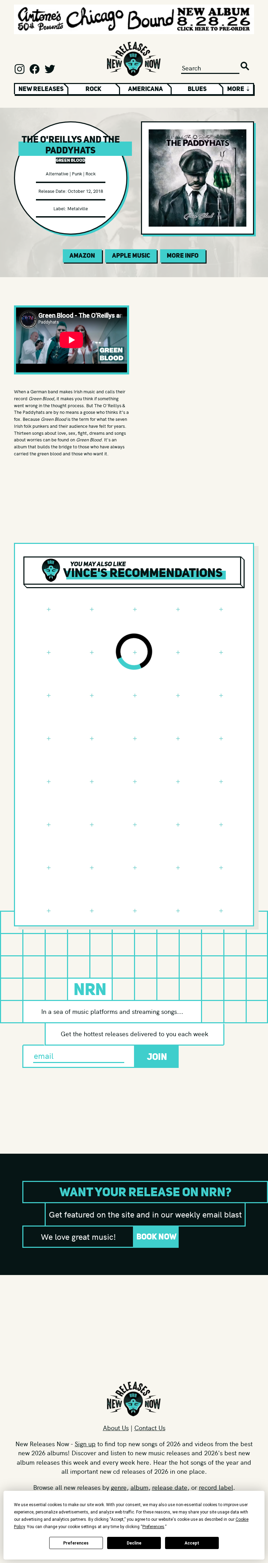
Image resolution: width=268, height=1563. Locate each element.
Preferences (76, 1543)
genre (119, 1487)
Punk (77, 173)
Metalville (77, 208)
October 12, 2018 (85, 191)
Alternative (57, 173)
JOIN (157, 1056)
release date (169, 1487)
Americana (145, 89)
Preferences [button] (153, 1526)
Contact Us (149, 1427)
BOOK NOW (156, 1236)
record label (216, 1487)
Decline (134, 1543)
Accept (192, 1543)
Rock (93, 89)
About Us (116, 1427)
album (139, 1487)
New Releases (41, 89)
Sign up (85, 1443)
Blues (197, 89)
